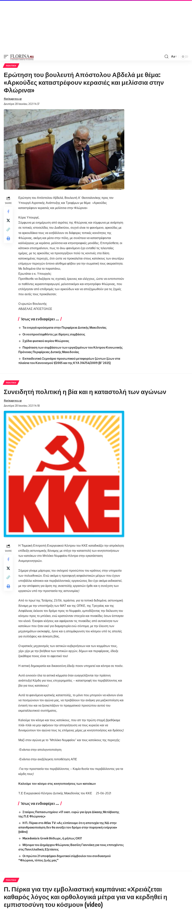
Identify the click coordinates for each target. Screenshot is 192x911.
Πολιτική (11, 65)
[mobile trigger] (7, 57)
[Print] (8, 238)
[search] (166, 56)
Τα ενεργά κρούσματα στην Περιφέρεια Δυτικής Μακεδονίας (64, 327)
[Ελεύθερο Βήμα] (22, 57)
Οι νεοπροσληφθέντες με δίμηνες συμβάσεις (53, 334)
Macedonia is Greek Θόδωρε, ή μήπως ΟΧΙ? (52, 838)
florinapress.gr (13, 98)
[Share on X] (8, 220)
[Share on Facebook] (8, 211)
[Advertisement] (96, 26)
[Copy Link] (8, 229)
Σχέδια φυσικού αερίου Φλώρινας (45, 341)
